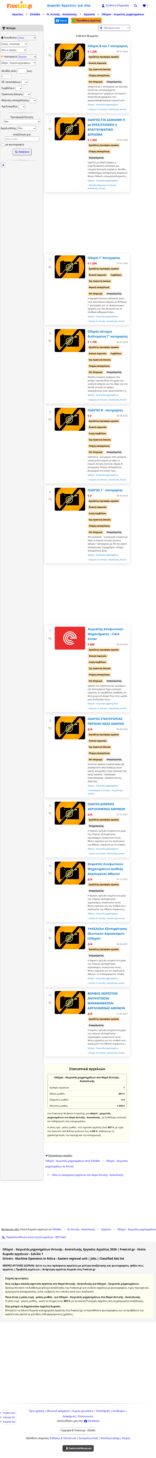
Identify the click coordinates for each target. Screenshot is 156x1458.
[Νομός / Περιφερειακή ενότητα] (14, 43)
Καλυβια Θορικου (97, 185)
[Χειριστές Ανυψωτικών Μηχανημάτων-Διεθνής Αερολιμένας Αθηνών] (70, 873)
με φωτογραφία (14, 144)
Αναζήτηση (23, 152)
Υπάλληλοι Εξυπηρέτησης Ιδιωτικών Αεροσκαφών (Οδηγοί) (107, 933)
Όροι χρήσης (36, 1411)
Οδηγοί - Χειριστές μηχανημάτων (123, 14)
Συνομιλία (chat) (88, 1438)
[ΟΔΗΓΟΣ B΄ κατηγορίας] (70, 419)
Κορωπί (92, 109)
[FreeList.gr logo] (20, 5)
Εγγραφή (124, 5)
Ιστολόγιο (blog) (110, 1438)
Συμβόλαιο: (9, 88)
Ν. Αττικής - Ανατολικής (62, 14)
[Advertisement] (22, 212)
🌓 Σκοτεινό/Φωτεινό (78, 1448)
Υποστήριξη (103, 1411)
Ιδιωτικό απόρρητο (58, 1411)
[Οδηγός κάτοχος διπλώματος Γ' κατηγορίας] (70, 340)
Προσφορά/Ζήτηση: (22, 117)
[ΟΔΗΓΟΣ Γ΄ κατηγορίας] (70, 499)
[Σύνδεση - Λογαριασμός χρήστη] (103, 5)
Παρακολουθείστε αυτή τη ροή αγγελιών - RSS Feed (35, 1237)
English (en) (9, 1412)
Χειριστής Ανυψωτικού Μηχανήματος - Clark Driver (105, 634)
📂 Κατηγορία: (9, 56)
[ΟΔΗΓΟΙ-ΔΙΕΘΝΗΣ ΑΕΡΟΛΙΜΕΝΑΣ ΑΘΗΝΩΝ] (70, 813)
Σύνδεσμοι (119, 1411)
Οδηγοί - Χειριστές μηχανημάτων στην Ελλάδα (72, 1161)
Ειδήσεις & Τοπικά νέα (63, 1438)
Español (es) (9, 1421)
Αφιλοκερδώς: (10, 106)
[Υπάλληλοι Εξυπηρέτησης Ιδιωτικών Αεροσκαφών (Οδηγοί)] (70, 937)
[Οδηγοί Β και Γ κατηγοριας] (70, 55)
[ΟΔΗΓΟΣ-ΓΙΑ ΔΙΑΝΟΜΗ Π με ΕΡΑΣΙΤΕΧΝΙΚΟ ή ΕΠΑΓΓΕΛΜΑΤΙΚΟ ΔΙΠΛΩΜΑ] (70, 128)
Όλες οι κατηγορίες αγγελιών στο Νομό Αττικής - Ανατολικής (85, 1175)
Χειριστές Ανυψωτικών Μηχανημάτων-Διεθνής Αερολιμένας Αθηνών (105, 869)
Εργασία (89, 14)
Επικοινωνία (85, 1416)
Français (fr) (9, 1417)
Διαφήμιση (69, 1416)
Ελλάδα (35, 14)
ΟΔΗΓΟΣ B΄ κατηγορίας (105, 410)
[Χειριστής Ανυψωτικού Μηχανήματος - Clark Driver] (70, 638)
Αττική (123, 109)
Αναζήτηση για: (22, 134)
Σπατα (92, 321)
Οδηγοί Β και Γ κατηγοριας (108, 46)
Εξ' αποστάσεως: (11, 82)
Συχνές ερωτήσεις (82, 1411)
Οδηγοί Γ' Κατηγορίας (104, 258)
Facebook (93, 1421)
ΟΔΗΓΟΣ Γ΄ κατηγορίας (105, 490)
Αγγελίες (17, 14)
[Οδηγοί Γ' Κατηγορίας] (70, 266)
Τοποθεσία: (11, 37)
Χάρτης (63, 20)
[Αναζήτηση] (135, 5)
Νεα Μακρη (94, 790)
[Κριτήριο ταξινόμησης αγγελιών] (114, 28)
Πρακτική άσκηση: (13, 94)
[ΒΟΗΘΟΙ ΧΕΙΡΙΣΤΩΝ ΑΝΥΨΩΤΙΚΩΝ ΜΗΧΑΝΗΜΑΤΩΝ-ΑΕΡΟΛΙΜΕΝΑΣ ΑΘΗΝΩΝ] (70, 1002)
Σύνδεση (111, 5)
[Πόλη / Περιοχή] (13, 50)
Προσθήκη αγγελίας (88, 20)
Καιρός (126, 1438)
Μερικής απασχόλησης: (16, 100)
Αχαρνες (93, 399)
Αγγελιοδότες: (9, 128)
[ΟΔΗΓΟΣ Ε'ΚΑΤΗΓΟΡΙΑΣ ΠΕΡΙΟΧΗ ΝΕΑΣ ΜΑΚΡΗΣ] (70, 727)
